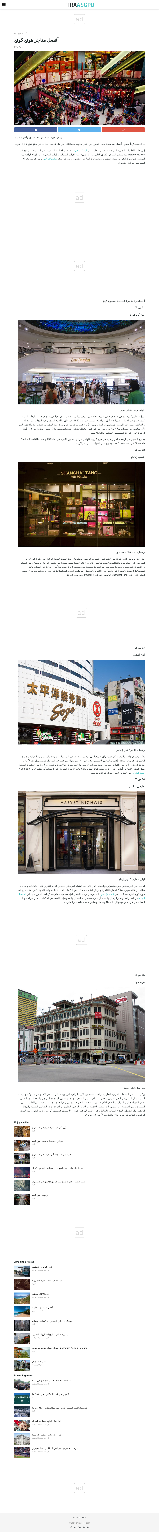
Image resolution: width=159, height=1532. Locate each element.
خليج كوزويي (138, 772)
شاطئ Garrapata (40, 1294)
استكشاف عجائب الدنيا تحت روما (47, 1280)
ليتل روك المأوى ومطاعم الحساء (46, 1421)
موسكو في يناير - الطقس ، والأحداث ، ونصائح (52, 1321)
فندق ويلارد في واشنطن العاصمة (46, 1434)
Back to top (79, 1518)
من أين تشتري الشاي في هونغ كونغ (47, 1141)
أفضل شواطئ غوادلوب (42, 1307)
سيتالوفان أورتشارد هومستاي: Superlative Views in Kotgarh (59, 1348)
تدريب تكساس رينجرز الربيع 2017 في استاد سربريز (55, 1448)
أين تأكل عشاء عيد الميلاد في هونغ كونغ (49, 1127)
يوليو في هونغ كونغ (40, 1195)
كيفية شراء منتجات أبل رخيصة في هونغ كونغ (51, 1154)
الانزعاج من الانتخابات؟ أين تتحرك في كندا (50, 1394)
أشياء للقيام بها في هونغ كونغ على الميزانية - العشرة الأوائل (58, 1168)
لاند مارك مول (107, 894)
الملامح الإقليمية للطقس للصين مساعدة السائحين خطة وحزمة (60, 1407)
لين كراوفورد (80, 150)
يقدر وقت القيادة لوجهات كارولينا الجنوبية (50, 1334)
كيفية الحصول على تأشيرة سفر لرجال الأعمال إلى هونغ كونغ (58, 1181)
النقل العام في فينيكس (42, 1267)
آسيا (25, 33)
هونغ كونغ (17, 33)
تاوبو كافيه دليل (39, 1361)
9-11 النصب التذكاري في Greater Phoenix (51, 1380)
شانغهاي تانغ (50, 158)
